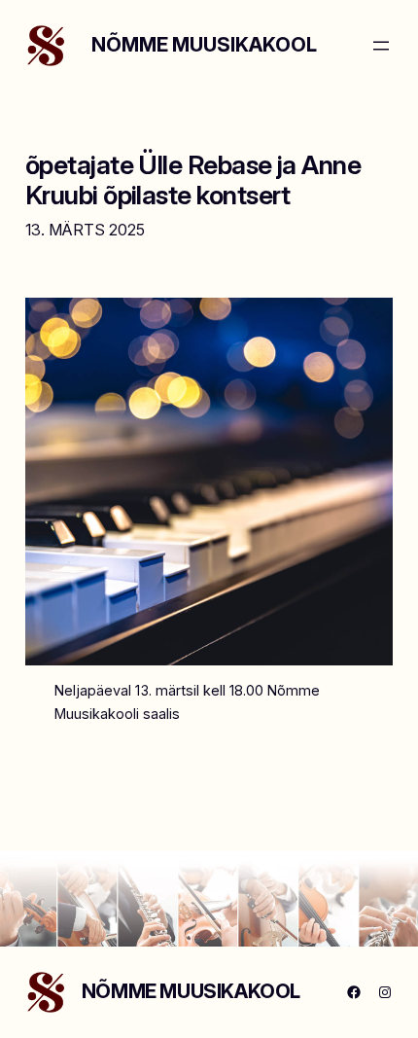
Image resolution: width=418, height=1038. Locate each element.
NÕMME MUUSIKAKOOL (204, 44)
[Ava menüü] (381, 45)
